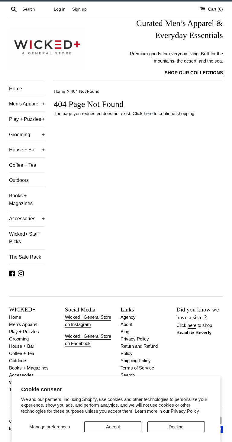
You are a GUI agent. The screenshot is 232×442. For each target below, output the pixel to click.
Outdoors (19, 180)
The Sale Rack (25, 257)
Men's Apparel (27, 103)
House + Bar (27, 149)
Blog (125, 331)
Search (128, 375)
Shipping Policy (136, 360)
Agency (128, 317)
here (148, 113)
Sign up (79, 9)
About (126, 324)
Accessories (27, 218)
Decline (176, 426)
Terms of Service (137, 367)
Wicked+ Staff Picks (24, 237)
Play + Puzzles (27, 119)
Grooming (27, 134)
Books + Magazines (21, 199)
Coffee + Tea (22, 165)
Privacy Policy (185, 411)
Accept (113, 426)
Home (15, 88)
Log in (60, 9)
